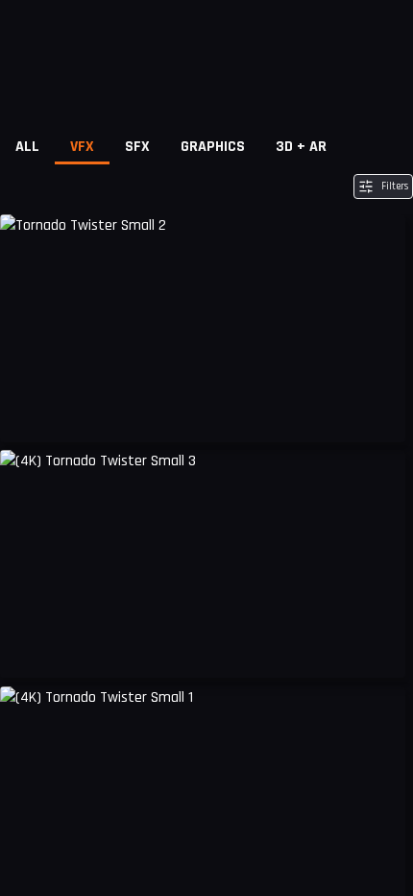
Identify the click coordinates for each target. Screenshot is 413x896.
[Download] (378, 413)
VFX (82, 147)
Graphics (213, 147)
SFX (137, 147)
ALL (27, 147)
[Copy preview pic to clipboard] (26, 413)
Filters (394, 186)
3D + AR (301, 147)
